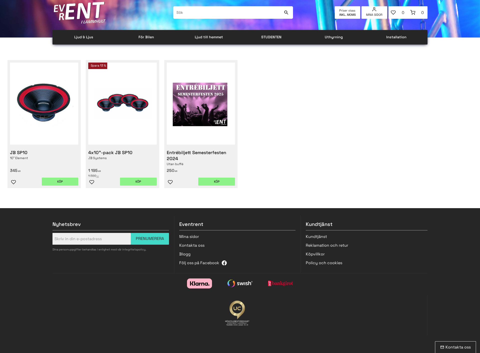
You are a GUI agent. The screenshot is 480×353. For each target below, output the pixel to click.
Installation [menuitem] (396, 37)
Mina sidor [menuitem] (374, 15)
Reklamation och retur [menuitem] (327, 245)
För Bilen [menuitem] (146, 37)
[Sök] (286, 13)
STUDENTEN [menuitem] (271, 37)
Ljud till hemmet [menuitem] (209, 37)
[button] (398, 12)
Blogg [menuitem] (184, 254)
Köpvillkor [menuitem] (315, 254)
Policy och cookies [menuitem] (324, 262)
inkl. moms (347, 14)
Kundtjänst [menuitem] (316, 236)
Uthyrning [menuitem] (334, 37)
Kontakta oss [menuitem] (191, 245)
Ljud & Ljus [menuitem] (83, 37)
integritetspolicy (134, 249)
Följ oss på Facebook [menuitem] (199, 262)
